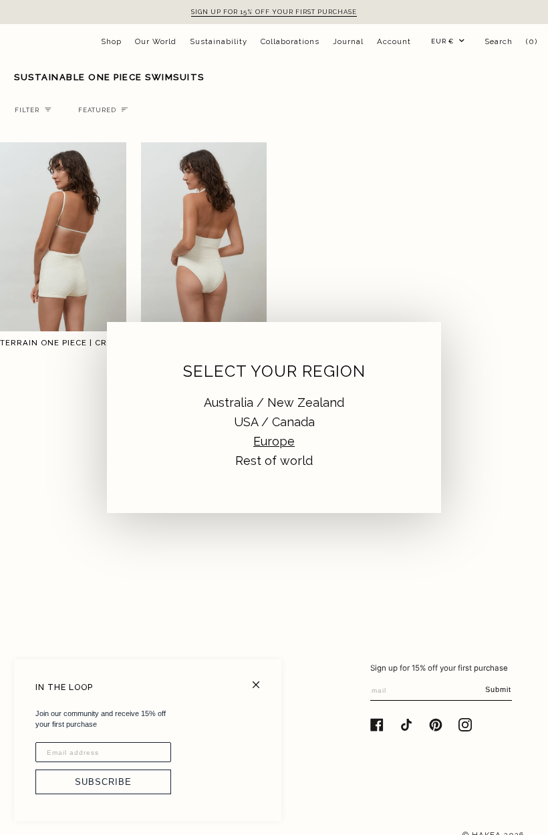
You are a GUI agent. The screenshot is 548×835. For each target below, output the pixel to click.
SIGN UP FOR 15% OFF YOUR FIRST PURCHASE (274, 11)
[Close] (261, 679)
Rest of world (274, 461)
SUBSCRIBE (103, 782)
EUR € (442, 41)
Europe (274, 441)
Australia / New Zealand (274, 402)
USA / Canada (274, 422)
